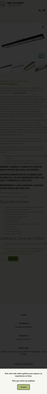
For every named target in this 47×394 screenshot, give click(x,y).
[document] (23, 197)
